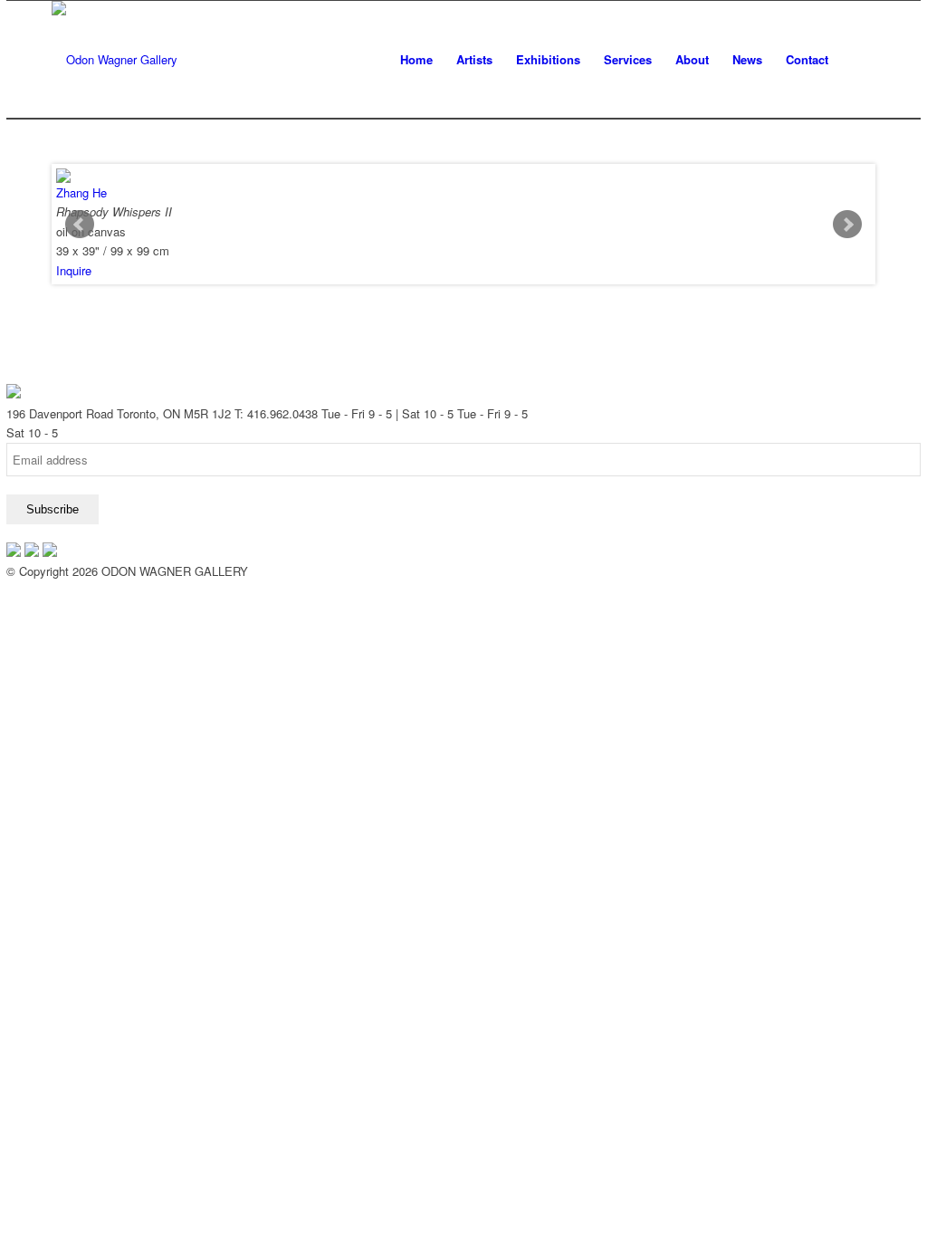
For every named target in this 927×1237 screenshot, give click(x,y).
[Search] (857, 60)
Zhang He (81, 192)
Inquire (73, 270)
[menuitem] (416, 60)
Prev (79, 224)
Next (847, 224)
